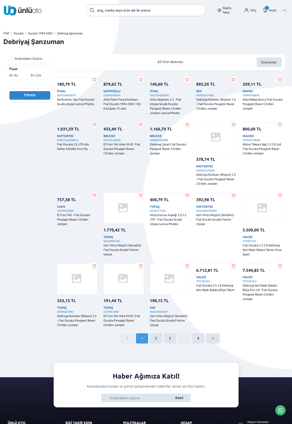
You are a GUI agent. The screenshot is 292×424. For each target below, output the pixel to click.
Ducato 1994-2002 (40, 33)
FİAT (6, 33)
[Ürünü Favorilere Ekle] (94, 79)
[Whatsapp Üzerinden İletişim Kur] (280, 410)
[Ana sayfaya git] (22, 10)
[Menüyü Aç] (284, 10)
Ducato (19, 33)
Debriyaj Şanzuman (70, 33)
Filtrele (30, 95)
